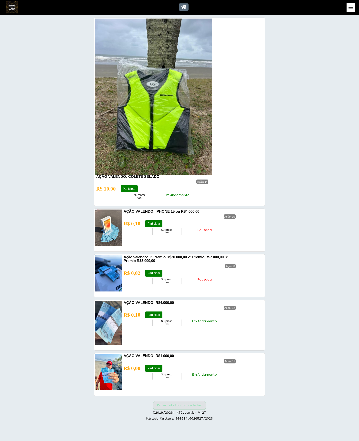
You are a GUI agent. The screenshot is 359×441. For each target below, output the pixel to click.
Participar (129, 188)
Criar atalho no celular (179, 405)
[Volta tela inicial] (184, 7)
